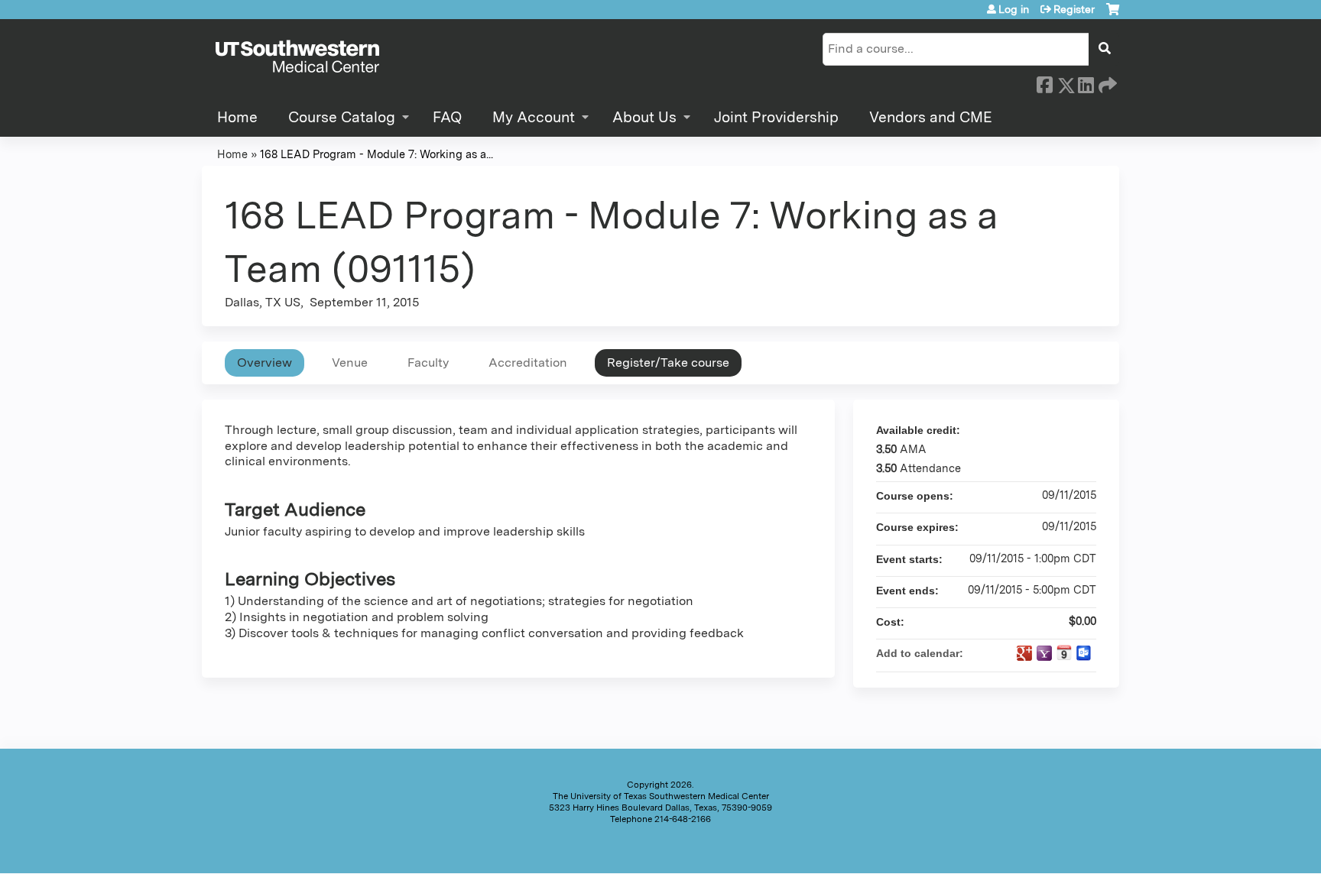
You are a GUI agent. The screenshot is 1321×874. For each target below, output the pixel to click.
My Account (533, 117)
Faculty (428, 362)
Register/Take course (668, 362)
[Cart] (1112, 15)
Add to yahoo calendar (1044, 653)
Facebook (1044, 82)
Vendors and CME (930, 117)
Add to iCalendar (1064, 652)
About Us (644, 117)
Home (237, 117)
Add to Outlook (1084, 653)
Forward (1106, 82)
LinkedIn (1085, 82)
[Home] (297, 57)
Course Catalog (341, 117)
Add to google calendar (1024, 653)
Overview (264, 362)
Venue (350, 362)
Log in (1013, 9)
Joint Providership (776, 117)
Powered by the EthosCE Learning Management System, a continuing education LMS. (1065, 848)
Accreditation (527, 362)
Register (1074, 9)
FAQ (447, 117)
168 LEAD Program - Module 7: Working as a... (376, 153)
